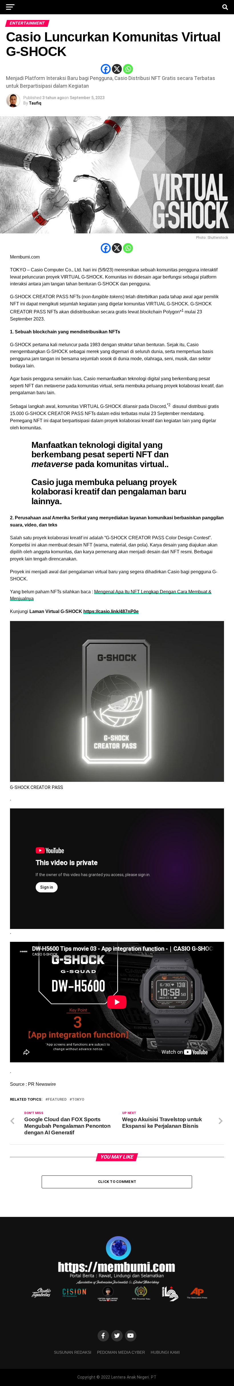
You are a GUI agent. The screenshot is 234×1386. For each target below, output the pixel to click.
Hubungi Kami (165, 1352)
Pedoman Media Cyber (121, 1352)
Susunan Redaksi (72, 1352)
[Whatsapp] (128, 69)
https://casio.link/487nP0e (111, 611)
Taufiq (35, 103)
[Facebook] (106, 69)
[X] (117, 69)
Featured (57, 1099)
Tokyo (78, 1099)
